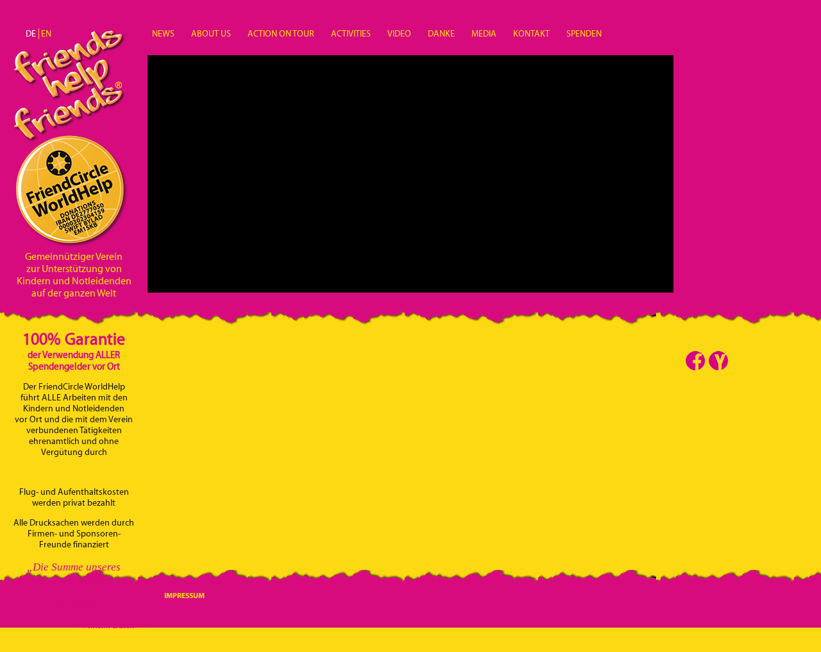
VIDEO (399, 33)
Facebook (695, 360)
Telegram (741, 360)
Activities (351, 33)
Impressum (184, 595)
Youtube (718, 360)
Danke (441, 33)
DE (31, 33)
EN (46, 33)
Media (483, 33)
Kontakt (531, 33)
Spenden (584, 33)
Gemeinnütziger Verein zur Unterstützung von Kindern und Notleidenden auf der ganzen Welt (74, 274)
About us (211, 33)
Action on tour (281, 33)
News (163, 33)
